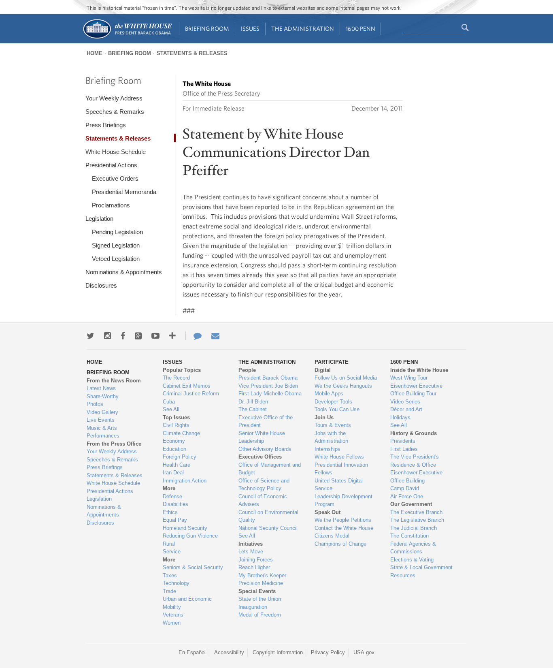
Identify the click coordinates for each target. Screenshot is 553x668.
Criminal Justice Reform (191, 394)
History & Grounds (413, 433)
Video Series (405, 402)
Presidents (402, 441)
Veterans (173, 615)
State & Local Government (421, 567)
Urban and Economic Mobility (187, 603)
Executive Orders (115, 178)
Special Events (257, 591)
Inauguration (252, 607)
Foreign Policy (179, 457)
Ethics (170, 512)
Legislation (99, 218)
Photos (95, 404)
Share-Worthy (103, 396)
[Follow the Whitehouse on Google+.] (138, 335)
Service (172, 551)
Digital (323, 370)
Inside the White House (419, 370)
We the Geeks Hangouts (343, 386)
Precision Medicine (260, 583)
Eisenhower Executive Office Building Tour (416, 390)
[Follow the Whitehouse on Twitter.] (90, 335)
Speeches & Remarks (114, 111)
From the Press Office (114, 444)
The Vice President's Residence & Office (414, 461)
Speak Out (327, 512)
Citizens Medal (332, 536)
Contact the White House (344, 528)
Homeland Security (185, 528)
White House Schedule (115, 151)
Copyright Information (278, 652)
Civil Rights (176, 425)
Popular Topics (182, 370)
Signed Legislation (116, 245)
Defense (172, 496)
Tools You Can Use (337, 409)
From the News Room (114, 381)
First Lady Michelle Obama (270, 394)
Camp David (404, 488)
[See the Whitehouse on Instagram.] (107, 335)
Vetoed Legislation (116, 258)
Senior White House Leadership (261, 437)
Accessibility (229, 652)
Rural (169, 544)
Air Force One (406, 496)
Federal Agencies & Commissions (413, 548)
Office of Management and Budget (269, 469)
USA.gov (363, 652)
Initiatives (250, 544)
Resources (402, 575)
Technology (176, 583)
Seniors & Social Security (193, 567)
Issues (250, 28)
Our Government (411, 504)
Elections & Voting (412, 560)
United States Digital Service (339, 485)
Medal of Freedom (259, 615)
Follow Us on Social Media (346, 378)
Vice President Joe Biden (268, 386)
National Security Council (268, 528)
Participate (332, 362)
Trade (169, 591)
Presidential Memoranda (124, 191)
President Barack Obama (268, 378)
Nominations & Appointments (123, 272)
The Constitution (409, 536)
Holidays (400, 417)
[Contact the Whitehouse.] (193, 335)
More (169, 488)
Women (172, 623)
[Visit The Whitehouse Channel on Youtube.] (155, 335)
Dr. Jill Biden (253, 402)
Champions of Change (340, 544)
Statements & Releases (192, 53)
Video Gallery (102, 412)
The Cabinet (252, 409)
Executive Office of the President (265, 421)
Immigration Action (184, 481)
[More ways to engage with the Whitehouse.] (172, 335)
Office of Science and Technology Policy (263, 485)
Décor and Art (406, 409)
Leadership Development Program (343, 500)
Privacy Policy (328, 652)
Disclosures (101, 285)
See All (171, 409)
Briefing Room (207, 28)
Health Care (176, 465)
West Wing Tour (409, 378)
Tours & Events (333, 425)
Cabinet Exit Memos (187, 386)
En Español (192, 652)
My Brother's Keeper (262, 575)
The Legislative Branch (417, 520)
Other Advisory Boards (264, 449)
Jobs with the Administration (331, 437)
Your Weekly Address (114, 98)
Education (174, 449)
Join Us (324, 417)
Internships (327, 449)
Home (94, 53)
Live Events (101, 420)
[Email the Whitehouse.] (215, 335)
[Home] (127, 38)
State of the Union (259, 599)
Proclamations (111, 205)
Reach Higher (254, 567)
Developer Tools (333, 402)
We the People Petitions (343, 520)
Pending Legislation (117, 231)
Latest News (101, 388)
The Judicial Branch (413, 528)
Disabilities (175, 504)
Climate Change (181, 433)
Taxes (170, 575)
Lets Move (250, 551)
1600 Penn (360, 28)
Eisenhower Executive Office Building (416, 477)
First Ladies (404, 449)
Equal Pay (175, 520)
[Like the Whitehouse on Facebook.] (123, 335)
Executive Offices (260, 457)
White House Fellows (339, 457)
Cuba (169, 402)
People (247, 370)
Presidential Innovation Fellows (341, 469)
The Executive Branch (416, 512)
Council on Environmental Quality (268, 516)
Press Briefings (105, 125)
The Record (176, 378)
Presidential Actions (111, 165)
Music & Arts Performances (103, 432)
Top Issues (176, 417)
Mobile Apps (329, 394)
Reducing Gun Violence (190, 536)
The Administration (302, 28)
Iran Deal (173, 473)
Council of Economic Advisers (262, 500)
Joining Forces (255, 560)
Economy (174, 441)
